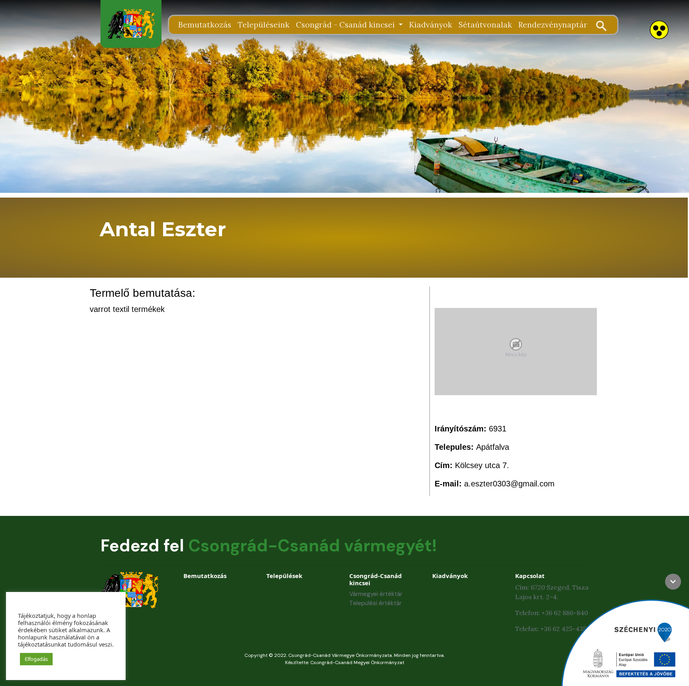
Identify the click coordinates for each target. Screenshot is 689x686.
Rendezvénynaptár (552, 24)
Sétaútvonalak (485, 24)
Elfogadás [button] (36, 658)
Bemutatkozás (204, 24)
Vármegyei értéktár (375, 594)
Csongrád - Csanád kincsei (346, 24)
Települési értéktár (375, 603)
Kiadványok (430, 24)
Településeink (263, 24)
